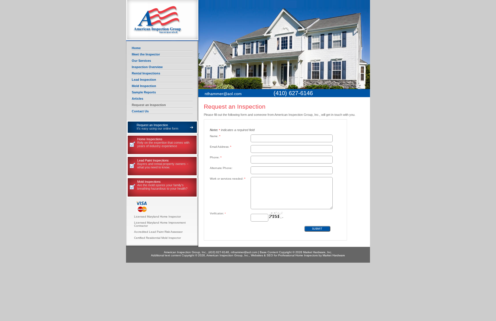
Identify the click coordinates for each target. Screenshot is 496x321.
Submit (317, 228)
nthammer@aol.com (223, 93)
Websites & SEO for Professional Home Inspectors (284, 255)
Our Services (141, 60)
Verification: (218, 213)
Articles (137, 98)
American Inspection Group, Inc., (162, 20)
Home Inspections (163, 142)
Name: (215, 136)
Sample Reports (144, 92)
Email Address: (220, 146)
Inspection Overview (147, 67)
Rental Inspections (146, 73)
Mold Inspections (162, 185)
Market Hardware (334, 255)
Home (136, 48)
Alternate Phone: (221, 168)
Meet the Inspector (146, 54)
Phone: (216, 157)
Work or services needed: (227, 178)
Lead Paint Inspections (162, 164)
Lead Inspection (144, 79)
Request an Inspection (149, 105)
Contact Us (140, 111)
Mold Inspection (144, 86)
